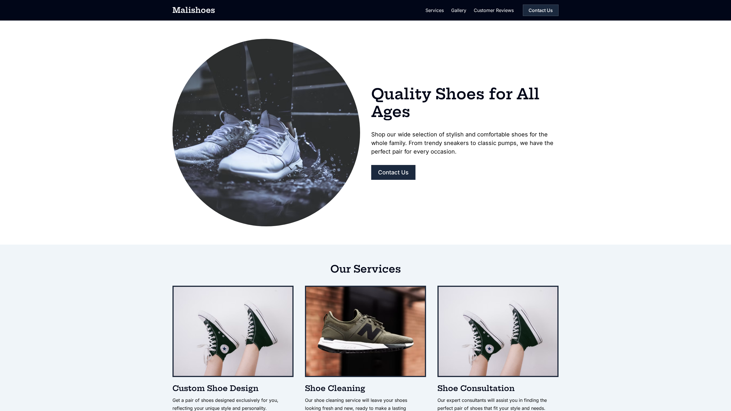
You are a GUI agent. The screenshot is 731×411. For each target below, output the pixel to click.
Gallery (458, 10)
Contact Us (541, 10)
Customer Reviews (494, 10)
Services (434, 10)
